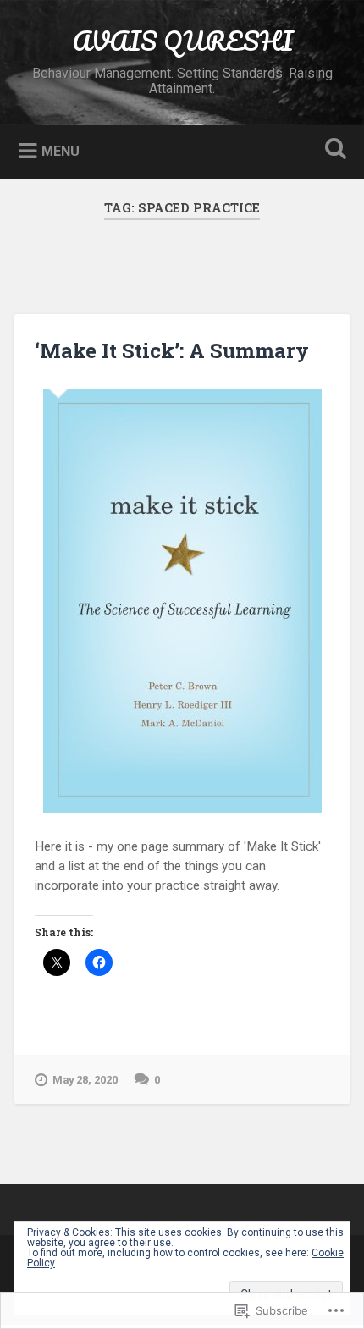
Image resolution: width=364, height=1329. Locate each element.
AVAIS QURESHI (182, 41)
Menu (60, 151)
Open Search (332, 150)
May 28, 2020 (85, 1079)
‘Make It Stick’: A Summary (172, 350)
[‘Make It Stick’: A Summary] (182, 601)
